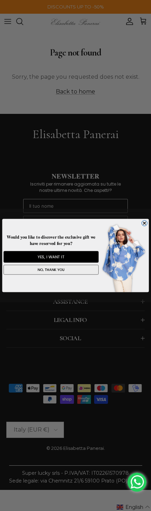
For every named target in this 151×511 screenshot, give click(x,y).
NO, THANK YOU (51, 269)
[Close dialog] (144, 223)
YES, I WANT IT (51, 257)
